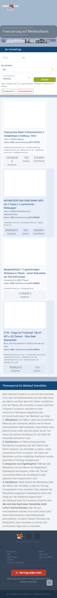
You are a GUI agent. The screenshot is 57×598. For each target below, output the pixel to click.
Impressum (11, 551)
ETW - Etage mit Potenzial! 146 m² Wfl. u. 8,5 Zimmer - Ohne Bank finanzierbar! (22, 336)
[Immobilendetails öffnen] (51, 134)
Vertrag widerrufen (30, 572)
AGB (8, 554)
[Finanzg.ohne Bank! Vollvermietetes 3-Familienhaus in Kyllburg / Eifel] (25, 114)
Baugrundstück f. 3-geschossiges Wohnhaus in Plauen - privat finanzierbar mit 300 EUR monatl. (25, 273)
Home (41, 551)
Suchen (44, 79)
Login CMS (43, 554)
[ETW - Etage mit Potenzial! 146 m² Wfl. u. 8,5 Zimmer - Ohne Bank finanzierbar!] (25, 315)
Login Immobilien (46, 557)
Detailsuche (8, 91)
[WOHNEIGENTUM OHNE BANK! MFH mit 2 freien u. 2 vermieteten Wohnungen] (25, 183)
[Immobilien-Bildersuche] (50, 583)
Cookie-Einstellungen (15, 562)
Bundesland (6, 65)
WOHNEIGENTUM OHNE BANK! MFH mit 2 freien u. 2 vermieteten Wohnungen (23, 204)
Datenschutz (12, 557)
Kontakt (10, 560)
